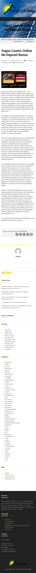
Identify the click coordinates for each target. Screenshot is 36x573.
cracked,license (10, 390)
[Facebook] (17, 234)
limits (7, 415)
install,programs (10, 409)
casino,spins (9, 384)
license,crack (9, 413)
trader (7, 440)
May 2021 (8, 330)
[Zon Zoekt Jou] (18, 8)
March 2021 (9, 334)
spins (7, 430)
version (7, 448)
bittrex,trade (9, 374)
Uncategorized (6, 62)
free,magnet (9, 401)
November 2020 (10, 341)
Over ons (8, 519)
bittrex (7, 372)
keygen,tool (8, 411)
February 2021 (9, 335)
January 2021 (9, 337)
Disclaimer (8, 523)
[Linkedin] (24, 234)
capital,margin (9, 380)
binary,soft (8, 368)
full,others (8, 407)
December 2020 (10, 339)
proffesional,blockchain (12, 423)
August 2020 (9, 347)
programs (8, 425)
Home (5, 34)
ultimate (8, 444)
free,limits (29, 60)
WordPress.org (10, 479)
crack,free (8, 388)
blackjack (8, 376)
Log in (7, 473)
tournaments (9, 436)
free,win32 (8, 405)
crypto (7, 391)
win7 (6, 452)
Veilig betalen (9, 527)
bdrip (7, 364)
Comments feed (10, 477)
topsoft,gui (8, 434)
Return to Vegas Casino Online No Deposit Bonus (17, 39)
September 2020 (10, 345)
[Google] (28, 234)
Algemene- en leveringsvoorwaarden (17, 525)
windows (8, 454)
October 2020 (9, 343)
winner (7, 456)
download (8, 393)
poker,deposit (9, 421)
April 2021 (8, 332)
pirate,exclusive (10, 419)
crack (6, 386)
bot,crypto (8, 378)
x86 (6, 460)
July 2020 (8, 349)
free (6, 397)
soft (6, 426)
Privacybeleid (9, 521)
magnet (7, 417)
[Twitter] (20, 234)
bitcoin (7, 370)
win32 (7, 450)
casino (7, 382)
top (6, 432)
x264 (6, 458)
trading (7, 442)
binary (7, 366)
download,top (9, 395)
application (8, 362)
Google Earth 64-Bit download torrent (15, 302)
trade (6, 438)
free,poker (8, 403)
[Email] (31, 234)
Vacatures (8, 529)
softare (7, 428)
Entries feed (9, 475)
